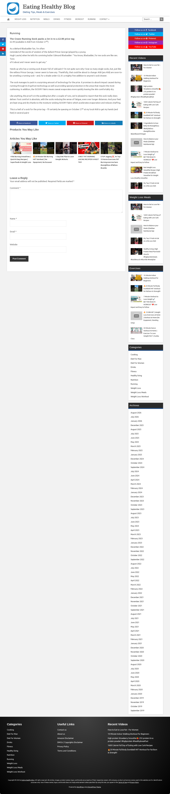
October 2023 (136, 505)
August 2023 (136, 513)
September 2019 (137, 710)
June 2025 (135, 438)
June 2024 (135, 476)
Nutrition (35, 19)
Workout (79, 19)
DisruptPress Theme (94, 787)
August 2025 (136, 429)
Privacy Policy (63, 746)
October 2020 (136, 656)
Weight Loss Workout (140, 397)
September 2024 (137, 467)
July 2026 (135, 417)
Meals (46, 19)
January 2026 (136, 421)
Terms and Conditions (66, 751)
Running (92, 19)
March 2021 (136, 635)
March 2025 (136, 446)
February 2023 (137, 538)
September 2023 (137, 509)
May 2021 (135, 627)
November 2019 (137, 702)
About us (61, 734)
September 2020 (137, 660)
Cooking (134, 355)
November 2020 (137, 652)
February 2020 (137, 689)
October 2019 (136, 706)
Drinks (56, 19)
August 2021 (136, 614)
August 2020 (136, 664)
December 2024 (137, 459)
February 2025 (137, 450)
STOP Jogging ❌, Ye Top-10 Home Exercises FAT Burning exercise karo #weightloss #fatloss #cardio (111, 162)
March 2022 (136, 585)
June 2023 (135, 522)
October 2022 (136, 555)
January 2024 (136, 492)
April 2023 (135, 530)
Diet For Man (136, 359)
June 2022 (135, 572)
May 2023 (135, 526)
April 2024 (135, 480)
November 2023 (137, 501)
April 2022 (135, 580)
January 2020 (136, 694)
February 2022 (137, 589)
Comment (15, 188)
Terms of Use (122, 782)
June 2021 (135, 622)
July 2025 (135, 434)
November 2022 (137, 551)
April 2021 (135, 631)
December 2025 (137, 425)
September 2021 (137, 610)
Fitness (67, 19)
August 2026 (136, 413)
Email (13, 231)
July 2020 (135, 669)
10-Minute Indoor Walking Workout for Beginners (128, 734)
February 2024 (137, 488)
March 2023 (136, 534)
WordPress (80, 787)
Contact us (61, 730)
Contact (104, 19)
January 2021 (136, 643)
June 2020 (135, 673)
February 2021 (137, 639)
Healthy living (136, 376)
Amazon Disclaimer (65, 738)
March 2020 (136, 685)
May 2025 (135, 442)
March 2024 (136, 484)
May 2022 (135, 576)
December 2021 (137, 597)
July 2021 (135, 618)
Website (13, 244)
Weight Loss (20, 19)
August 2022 (136, 564)
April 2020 (135, 681)
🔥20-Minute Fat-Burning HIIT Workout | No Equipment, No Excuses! (43, 159)
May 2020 (135, 677)
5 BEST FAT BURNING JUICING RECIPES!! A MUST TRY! (88, 159)
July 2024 (135, 471)
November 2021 (137, 601)
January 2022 (136, 593)
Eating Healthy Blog (49, 6)
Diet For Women (137, 363)
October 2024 (136, 463)
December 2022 (137, 547)
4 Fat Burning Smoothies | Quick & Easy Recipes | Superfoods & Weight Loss (20, 159)
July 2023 (135, 517)
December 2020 (137, 648)
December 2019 (137, 698)
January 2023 (136, 543)
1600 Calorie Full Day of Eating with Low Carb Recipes (130, 745)
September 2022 (137, 559)
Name (13, 218)
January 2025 (136, 455)
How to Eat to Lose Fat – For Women (123, 730)
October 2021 (136, 606)
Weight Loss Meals (138, 392)
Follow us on (145, 30)
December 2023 (137, 497)
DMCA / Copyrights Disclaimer (70, 742)
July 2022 (135, 568)
